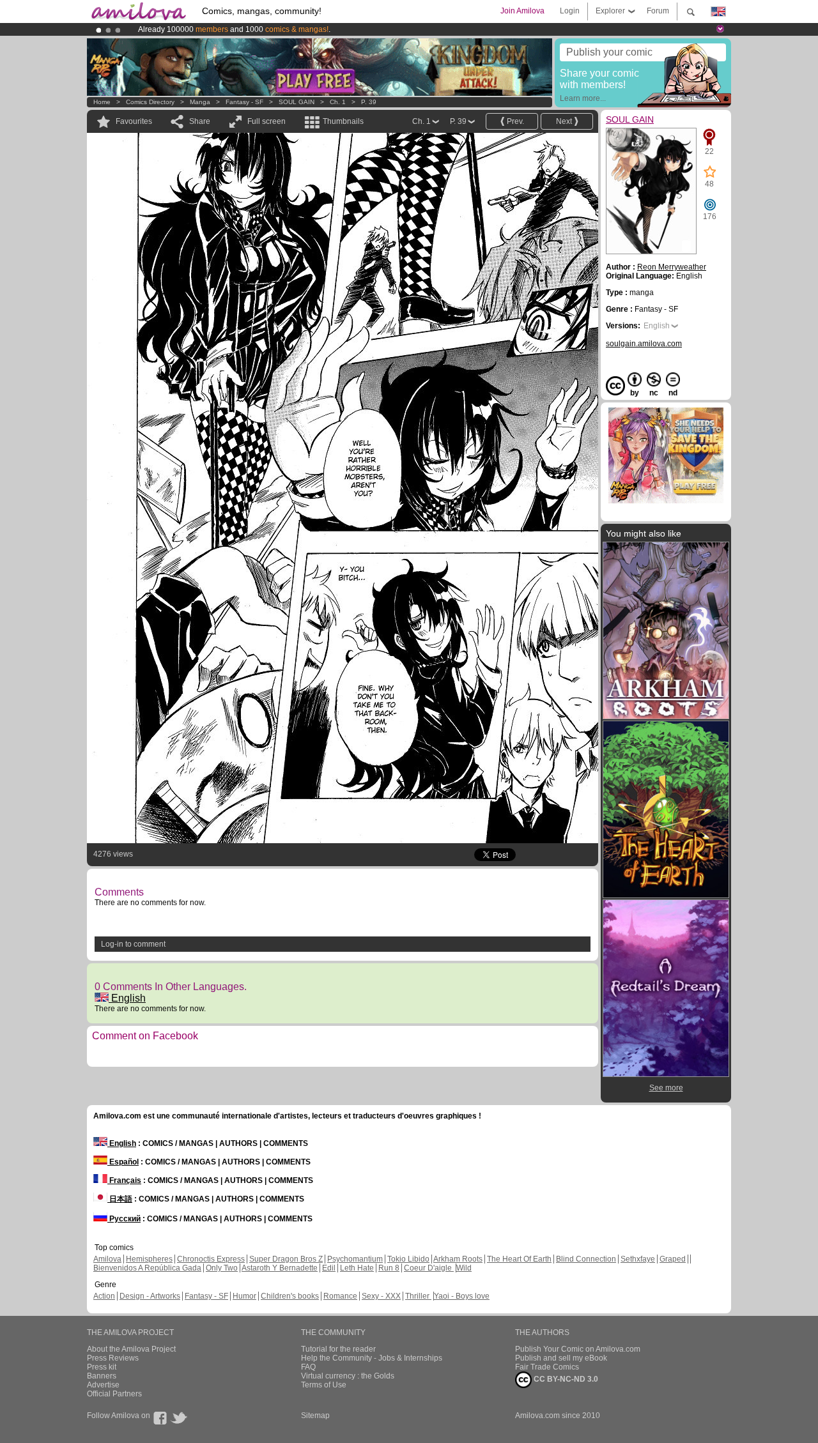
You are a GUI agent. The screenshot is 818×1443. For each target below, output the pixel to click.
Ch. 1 (338, 101)
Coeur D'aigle (429, 1268)
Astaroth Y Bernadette (280, 1268)
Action (104, 1296)
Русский (124, 1218)
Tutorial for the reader (338, 1349)
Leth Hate (357, 1268)
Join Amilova (522, 10)
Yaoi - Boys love (462, 1296)
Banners (101, 1375)
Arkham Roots (457, 1259)
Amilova (107, 1259)
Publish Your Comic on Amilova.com (577, 1349)
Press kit (101, 1367)
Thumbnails (343, 121)
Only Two (222, 1268)
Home (102, 101)
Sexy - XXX (381, 1296)
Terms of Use (323, 1384)
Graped (673, 1259)
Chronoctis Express (211, 1259)
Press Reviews (113, 1358)
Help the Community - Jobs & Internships (371, 1358)
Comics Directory (150, 101)
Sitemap (315, 1415)
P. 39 (368, 101)
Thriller (418, 1296)
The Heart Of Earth (519, 1259)
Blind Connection (586, 1259)
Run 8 (388, 1268)
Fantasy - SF (244, 101)
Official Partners (114, 1393)
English (127, 998)
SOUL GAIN (296, 101)
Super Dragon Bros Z (286, 1259)
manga (200, 101)
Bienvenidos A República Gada (147, 1268)
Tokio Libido (408, 1259)
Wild (464, 1268)
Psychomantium (355, 1259)
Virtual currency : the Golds (347, 1375)
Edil (329, 1268)
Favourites (134, 121)
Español (123, 1161)
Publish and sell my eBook (561, 1358)
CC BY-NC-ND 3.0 (565, 1379)
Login (570, 10)
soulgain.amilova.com (644, 343)
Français (124, 1180)
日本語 (119, 1199)
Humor (244, 1296)
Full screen (266, 121)
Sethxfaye (638, 1259)
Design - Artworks (150, 1296)
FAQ (308, 1367)
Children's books (290, 1296)
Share (199, 121)
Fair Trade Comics (547, 1367)
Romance (340, 1296)
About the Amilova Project (131, 1349)
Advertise (103, 1384)
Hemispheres (149, 1259)
